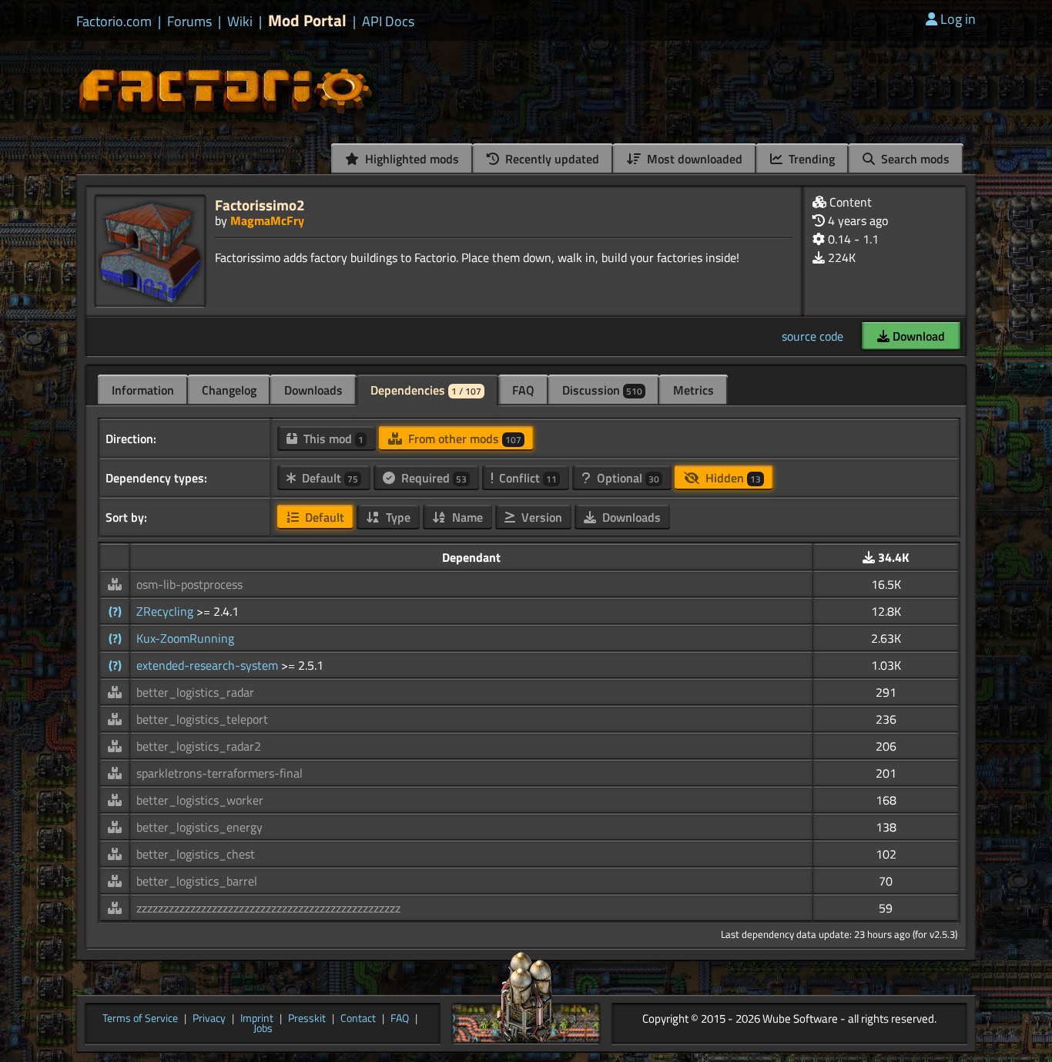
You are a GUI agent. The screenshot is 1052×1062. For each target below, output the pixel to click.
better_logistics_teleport (202, 719)
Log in (958, 18)
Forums (189, 22)
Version (540, 517)
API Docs (388, 22)
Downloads (313, 390)
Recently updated (550, 159)
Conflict (526, 478)
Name (466, 517)
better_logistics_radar (195, 692)
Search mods (914, 159)
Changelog (229, 390)
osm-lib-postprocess (189, 584)
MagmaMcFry (267, 220)
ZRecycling (166, 611)
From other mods (463, 438)
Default (328, 478)
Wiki (240, 22)
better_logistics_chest (195, 854)
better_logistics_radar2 (198, 746)
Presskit (307, 1018)
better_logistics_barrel (196, 881)
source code (812, 336)
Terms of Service (140, 1018)
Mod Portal (307, 20)
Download (917, 336)
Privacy (209, 1018)
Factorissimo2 (260, 204)
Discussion (602, 390)
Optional (626, 478)
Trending (810, 159)
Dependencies (425, 390)
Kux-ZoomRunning (185, 638)
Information (143, 390)
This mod (332, 438)
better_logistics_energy (199, 827)
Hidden (731, 478)
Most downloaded (693, 159)
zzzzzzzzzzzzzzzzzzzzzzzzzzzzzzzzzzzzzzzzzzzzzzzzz (268, 908)
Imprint (256, 1018)
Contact (358, 1018)
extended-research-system (208, 665)
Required (432, 478)
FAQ (523, 390)
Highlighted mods (410, 159)
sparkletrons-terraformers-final (219, 773)
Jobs (263, 1028)
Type (396, 517)
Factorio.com (114, 22)
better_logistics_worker (199, 800)
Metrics (693, 390)
